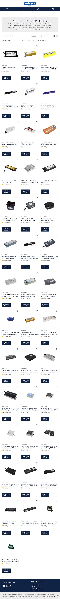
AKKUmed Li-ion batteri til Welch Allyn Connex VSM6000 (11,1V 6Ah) (49, 486)
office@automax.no (38, 590)
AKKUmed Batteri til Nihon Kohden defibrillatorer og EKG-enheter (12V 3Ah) (9, 144)
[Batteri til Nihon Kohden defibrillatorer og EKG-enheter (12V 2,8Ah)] (30, 91)
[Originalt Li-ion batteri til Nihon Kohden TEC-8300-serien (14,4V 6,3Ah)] (30, 168)
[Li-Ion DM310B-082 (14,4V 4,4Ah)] (10, 54)
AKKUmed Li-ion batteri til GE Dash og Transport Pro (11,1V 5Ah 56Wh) (30, 523)
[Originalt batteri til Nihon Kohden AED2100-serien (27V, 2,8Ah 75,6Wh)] (49, 129)
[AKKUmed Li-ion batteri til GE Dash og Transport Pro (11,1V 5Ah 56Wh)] (30, 509)
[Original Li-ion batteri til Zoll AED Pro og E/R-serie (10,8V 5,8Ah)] (10, 281)
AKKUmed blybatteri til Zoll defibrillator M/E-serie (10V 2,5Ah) (28, 296)
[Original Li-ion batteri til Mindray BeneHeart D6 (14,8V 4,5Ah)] (10, 357)
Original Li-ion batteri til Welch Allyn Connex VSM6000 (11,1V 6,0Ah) (29, 486)
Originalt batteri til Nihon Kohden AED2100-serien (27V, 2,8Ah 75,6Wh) (49, 144)
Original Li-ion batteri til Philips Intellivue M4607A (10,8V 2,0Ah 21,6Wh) (29, 410)
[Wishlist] (17, 46)
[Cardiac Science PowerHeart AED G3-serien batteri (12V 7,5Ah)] (49, 54)
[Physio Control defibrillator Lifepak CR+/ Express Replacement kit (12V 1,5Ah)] (30, 130)
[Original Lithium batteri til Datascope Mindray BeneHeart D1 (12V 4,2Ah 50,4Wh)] (30, 319)
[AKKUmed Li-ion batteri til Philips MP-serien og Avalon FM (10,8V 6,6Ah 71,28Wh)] (10, 395)
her (54, 596)
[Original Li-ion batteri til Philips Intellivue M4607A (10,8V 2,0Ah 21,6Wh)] (30, 395)
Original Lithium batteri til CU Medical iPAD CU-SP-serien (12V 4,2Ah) (49, 334)
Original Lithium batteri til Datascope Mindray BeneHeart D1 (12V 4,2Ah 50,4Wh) (30, 334)
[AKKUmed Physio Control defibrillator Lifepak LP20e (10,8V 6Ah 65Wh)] (49, 92)
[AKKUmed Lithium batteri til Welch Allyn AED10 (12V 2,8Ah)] (30, 243)
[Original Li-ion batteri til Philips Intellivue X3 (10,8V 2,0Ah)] (10, 433)
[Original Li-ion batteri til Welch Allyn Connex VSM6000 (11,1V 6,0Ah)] (30, 470)
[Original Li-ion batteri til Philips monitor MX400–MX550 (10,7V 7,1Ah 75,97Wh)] (49, 357)
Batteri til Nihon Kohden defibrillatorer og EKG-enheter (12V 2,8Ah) (29, 107)
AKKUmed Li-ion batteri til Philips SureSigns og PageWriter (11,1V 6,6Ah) (10, 486)
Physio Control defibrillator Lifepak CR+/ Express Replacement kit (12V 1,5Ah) (28, 144)
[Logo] (30, 3)
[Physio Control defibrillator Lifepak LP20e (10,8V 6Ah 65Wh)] (10, 92)
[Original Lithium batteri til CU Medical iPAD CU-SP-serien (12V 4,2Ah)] (49, 319)
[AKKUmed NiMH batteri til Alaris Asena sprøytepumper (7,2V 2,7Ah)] (10, 547)
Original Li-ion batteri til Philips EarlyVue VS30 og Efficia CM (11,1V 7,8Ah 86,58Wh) (49, 448)
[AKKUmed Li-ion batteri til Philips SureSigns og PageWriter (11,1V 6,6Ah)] (10, 471)
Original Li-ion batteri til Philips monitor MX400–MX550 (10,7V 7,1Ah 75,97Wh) (49, 372)
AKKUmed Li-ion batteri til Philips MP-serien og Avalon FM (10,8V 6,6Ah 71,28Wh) (10, 410)
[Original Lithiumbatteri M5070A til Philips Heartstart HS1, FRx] (49, 243)
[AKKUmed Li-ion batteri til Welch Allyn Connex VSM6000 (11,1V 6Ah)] (49, 471)
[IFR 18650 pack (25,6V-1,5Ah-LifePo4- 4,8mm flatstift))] (10, 206)
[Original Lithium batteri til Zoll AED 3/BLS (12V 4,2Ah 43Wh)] (49, 281)
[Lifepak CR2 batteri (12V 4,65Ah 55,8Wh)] (49, 168)
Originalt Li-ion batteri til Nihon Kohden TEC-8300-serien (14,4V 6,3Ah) (29, 182)
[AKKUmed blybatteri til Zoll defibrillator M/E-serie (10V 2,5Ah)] (30, 281)
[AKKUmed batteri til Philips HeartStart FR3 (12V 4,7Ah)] (49, 206)
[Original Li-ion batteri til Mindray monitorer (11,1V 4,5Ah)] (10, 509)
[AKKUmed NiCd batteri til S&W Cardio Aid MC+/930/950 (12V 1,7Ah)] (30, 357)
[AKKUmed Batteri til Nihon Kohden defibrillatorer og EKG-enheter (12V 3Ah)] (10, 130)
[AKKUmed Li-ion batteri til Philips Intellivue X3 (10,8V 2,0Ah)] (30, 433)
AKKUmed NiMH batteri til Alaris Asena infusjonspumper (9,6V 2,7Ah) (49, 523)
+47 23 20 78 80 (39, 588)
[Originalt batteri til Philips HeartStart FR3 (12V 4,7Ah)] (30, 205)
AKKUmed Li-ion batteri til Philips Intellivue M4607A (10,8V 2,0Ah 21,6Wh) (49, 410)
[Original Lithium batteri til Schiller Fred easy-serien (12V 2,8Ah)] (10, 319)
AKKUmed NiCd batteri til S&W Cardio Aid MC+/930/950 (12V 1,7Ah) (29, 372)
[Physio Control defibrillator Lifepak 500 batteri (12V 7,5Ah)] (30, 54)
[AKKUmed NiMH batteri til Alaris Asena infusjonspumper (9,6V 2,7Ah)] (49, 509)
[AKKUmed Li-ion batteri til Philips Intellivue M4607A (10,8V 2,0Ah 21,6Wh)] (49, 395)
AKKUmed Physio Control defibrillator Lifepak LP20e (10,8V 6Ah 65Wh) (49, 107)
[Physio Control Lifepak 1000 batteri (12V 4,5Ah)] (10, 168)
